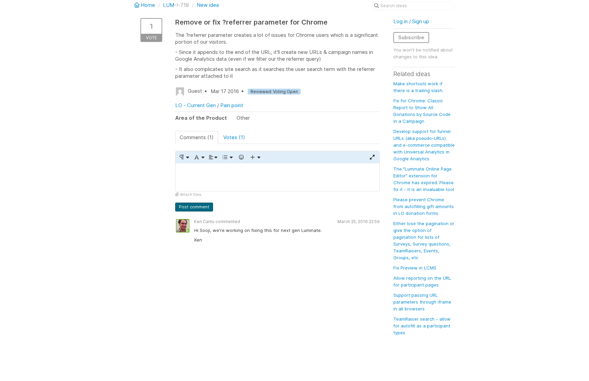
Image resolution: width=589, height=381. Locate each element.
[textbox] (277, 177)
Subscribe (411, 37)
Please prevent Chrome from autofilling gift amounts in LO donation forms (423, 206)
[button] (184, 157)
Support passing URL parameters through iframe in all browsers (422, 301)
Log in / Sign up (411, 21)
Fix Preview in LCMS (414, 267)
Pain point (231, 105)
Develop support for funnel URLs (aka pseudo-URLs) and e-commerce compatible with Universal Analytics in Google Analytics (424, 145)
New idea (208, 5)
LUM (168, 5)
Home (147, 5)
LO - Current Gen (195, 105)
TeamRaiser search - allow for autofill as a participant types (422, 325)
